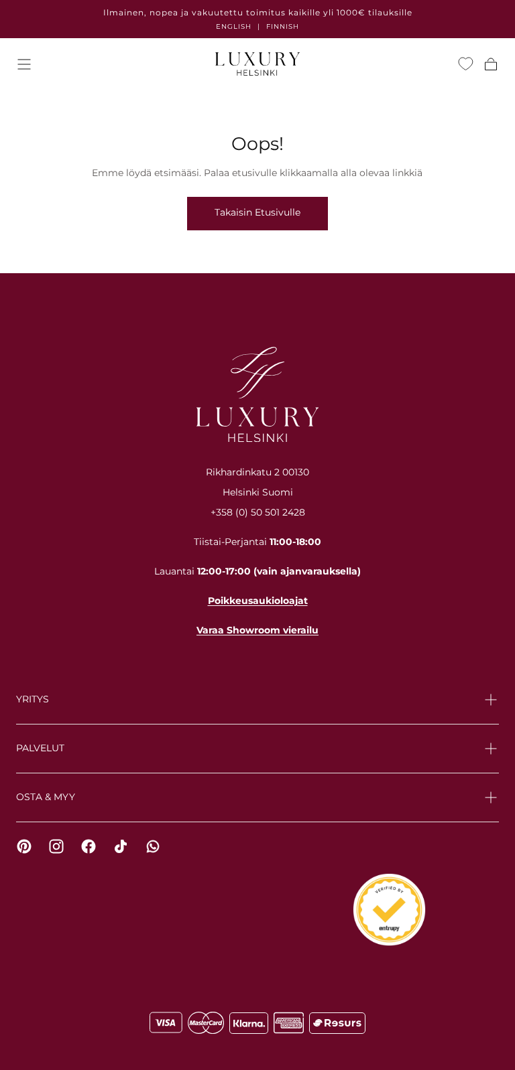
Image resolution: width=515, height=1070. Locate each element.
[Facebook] (88, 846)
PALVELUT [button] (40, 748)
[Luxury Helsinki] (257, 394)
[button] (24, 64)
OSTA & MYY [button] (45, 796)
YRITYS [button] (32, 699)
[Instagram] (56, 846)
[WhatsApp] (153, 846)
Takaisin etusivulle (257, 212)
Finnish (282, 26)
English (233, 26)
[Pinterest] (24, 846)
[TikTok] (120, 846)
